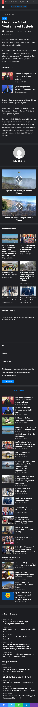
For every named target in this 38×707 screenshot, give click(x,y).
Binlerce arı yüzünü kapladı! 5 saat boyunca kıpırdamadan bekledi (24, 574)
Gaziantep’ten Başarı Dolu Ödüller (9, 274)
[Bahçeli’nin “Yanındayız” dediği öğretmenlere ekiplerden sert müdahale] (8, 550)
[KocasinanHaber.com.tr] (19, 6)
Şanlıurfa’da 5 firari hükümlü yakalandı (9, 299)
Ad (3, 345)
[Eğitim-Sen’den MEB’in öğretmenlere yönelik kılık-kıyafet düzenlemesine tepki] (8, 596)
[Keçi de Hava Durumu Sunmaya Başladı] (28, 291)
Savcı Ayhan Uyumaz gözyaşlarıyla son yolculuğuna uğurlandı (24, 519)
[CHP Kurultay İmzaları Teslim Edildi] (8, 540)
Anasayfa (6, 14)
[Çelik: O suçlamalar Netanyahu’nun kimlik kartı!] (7, 89)
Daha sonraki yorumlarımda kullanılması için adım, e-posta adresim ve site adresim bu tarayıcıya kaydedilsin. (18, 372)
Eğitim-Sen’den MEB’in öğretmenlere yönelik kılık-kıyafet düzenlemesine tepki (23, 596)
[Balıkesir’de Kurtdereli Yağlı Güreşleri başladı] (8, 421)
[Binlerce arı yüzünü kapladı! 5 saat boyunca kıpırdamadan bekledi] (8, 575)
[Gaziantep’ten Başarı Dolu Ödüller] (10, 266)
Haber (13, 14)
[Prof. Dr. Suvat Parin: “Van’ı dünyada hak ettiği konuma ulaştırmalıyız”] (28, 238)
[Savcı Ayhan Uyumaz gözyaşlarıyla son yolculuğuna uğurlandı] (8, 520)
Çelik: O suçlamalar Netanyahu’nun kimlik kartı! (23, 410)
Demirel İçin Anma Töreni (11, 557)
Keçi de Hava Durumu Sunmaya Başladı (28, 299)
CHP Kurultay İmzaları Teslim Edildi (23, 538)
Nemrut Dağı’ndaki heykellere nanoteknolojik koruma (25, 584)
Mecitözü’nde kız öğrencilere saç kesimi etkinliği (24, 529)
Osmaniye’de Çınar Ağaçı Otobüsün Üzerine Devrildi (25, 564)
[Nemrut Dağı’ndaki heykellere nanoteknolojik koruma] (8, 585)
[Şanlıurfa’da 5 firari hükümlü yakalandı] (10, 291)
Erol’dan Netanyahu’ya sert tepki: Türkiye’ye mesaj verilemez (25, 76)
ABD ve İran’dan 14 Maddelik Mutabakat (23, 509)
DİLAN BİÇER (9, 31)
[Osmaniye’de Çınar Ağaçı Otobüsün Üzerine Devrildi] (8, 566)
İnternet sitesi (6, 361)
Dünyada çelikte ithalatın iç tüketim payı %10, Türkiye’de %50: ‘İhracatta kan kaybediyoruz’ (25, 466)
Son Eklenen (19, 391)
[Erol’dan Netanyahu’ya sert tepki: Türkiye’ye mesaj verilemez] (7, 76)
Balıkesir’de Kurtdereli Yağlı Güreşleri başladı (19, 2)
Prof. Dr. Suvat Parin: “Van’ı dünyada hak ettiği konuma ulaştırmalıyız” (28, 248)
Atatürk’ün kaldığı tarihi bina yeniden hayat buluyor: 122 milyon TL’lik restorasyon (27, 277)
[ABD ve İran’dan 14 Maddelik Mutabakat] (8, 511)
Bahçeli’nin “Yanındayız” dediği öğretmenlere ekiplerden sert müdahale (25, 549)
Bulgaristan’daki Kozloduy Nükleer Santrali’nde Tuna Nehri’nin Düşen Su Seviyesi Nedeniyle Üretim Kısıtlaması (9, 250)
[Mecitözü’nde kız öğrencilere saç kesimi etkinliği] (8, 530)
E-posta (5, 353)
